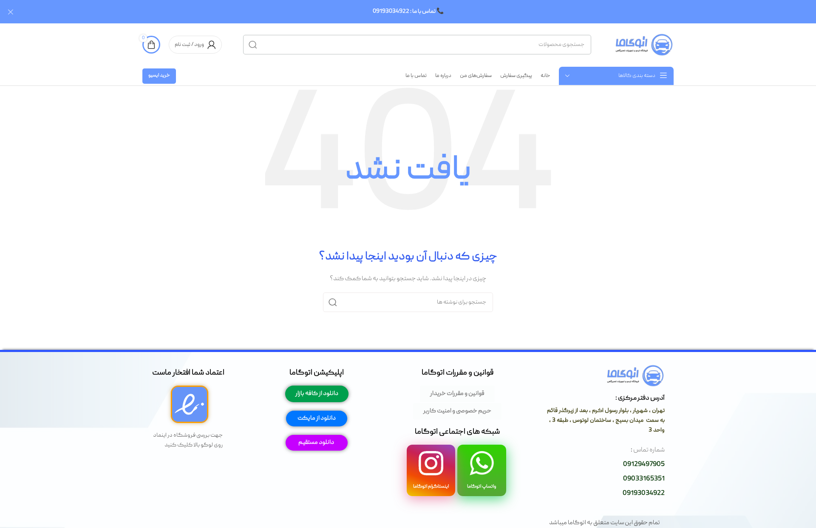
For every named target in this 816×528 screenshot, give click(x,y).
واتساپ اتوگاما (481, 486)
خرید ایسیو (159, 75)
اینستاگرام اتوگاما (431, 486)
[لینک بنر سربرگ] (421, 11)
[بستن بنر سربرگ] (10, 11)
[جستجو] (253, 44)
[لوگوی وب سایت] (643, 45)
